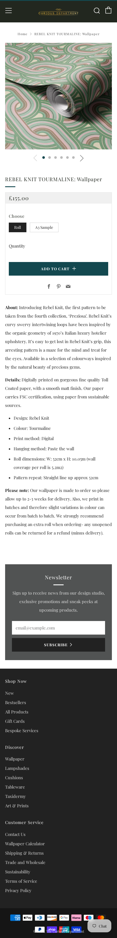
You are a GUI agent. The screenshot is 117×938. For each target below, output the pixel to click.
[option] (58, 96)
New (9, 693)
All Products (16, 712)
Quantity (17, 246)
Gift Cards (15, 721)
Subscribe (56, 644)
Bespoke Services (21, 730)
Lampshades (17, 768)
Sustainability (17, 871)
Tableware (15, 787)
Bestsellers (15, 702)
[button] (43, 157)
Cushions (14, 777)
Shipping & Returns (24, 853)
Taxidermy (15, 796)
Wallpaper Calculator (25, 843)
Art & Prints (17, 805)
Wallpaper (14, 759)
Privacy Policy (18, 890)
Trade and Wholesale (25, 862)
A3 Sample (44, 227)
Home (23, 34)
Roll (17, 227)
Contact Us (15, 834)
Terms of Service (21, 881)
